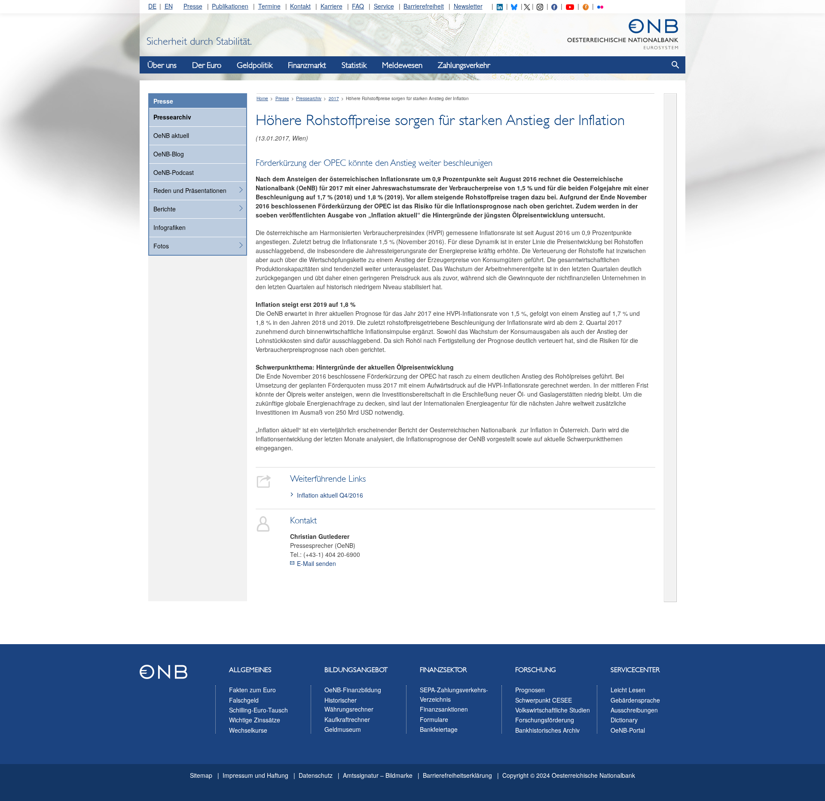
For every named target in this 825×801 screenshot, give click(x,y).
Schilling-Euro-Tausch (258, 710)
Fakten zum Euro (252, 689)
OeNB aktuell (171, 135)
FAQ (358, 6)
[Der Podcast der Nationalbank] (585, 6)
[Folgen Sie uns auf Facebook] (554, 6)
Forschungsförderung (544, 719)
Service (384, 6)
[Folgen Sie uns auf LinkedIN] (499, 6)
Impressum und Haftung (255, 775)
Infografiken (169, 227)
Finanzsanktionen (444, 709)
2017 (334, 98)
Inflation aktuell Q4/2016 (330, 495)
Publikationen (230, 6)
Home (262, 98)
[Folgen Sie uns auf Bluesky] (514, 6)
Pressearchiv (172, 117)
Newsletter (468, 6)
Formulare (434, 719)
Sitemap (201, 775)
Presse (192, 6)
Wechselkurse (248, 730)
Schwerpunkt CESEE (543, 700)
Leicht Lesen (628, 689)
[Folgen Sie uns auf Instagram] (539, 6)
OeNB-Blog (168, 154)
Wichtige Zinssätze (254, 719)
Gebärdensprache (635, 700)
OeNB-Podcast (173, 172)
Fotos (161, 246)
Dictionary (624, 719)
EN (169, 6)
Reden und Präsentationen (189, 190)
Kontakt (300, 6)
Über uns (162, 65)
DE (152, 6)
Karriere (331, 6)
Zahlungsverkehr (464, 65)
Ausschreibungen (634, 710)
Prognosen (530, 689)
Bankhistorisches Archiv (547, 730)
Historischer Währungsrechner (348, 705)
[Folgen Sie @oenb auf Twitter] (527, 6)
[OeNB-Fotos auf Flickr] (600, 6)
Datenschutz (316, 775)
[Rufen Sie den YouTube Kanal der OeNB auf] (570, 6)
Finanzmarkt (307, 65)
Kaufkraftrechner (347, 719)
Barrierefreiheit (423, 6)
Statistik (354, 65)
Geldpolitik (254, 65)
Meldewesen (402, 65)
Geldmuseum (342, 729)
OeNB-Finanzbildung (352, 689)
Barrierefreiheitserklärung (457, 775)
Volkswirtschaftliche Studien (552, 710)
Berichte (164, 209)
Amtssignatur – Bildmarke (377, 775)
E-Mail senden (316, 563)
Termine (269, 6)
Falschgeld (244, 700)
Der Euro (206, 65)
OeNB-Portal (628, 730)
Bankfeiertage (439, 729)
